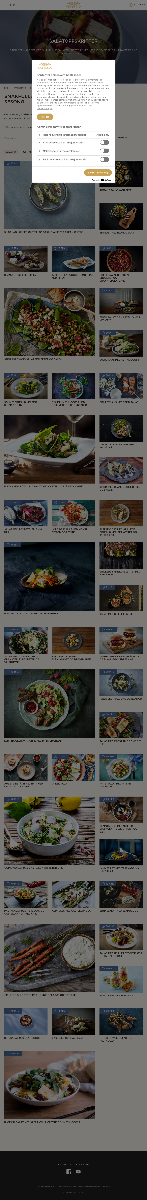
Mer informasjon (45, 108)
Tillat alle (45, 117)
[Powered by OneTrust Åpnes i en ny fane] (102, 181)
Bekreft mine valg (98, 173)
